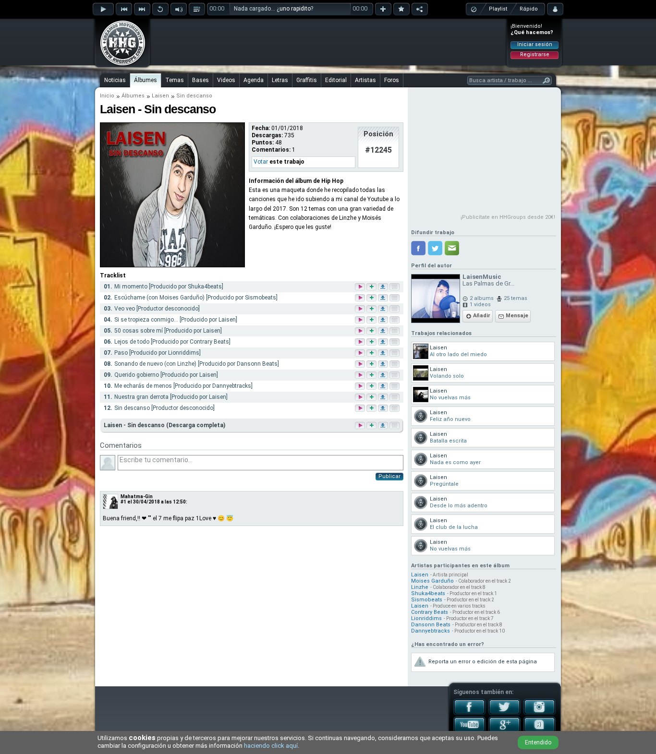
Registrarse (534, 54)
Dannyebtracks (430, 631)
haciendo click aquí (271, 745)
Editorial (336, 80)
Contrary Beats (429, 612)
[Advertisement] (328, 41)
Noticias (115, 80)
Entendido (538, 742)
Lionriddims (426, 618)
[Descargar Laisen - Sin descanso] (382, 425)
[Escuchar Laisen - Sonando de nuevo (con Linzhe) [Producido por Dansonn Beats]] (360, 364)
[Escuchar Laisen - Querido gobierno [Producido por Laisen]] (360, 375)
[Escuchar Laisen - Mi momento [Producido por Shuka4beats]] (360, 287)
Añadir (481, 315)
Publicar (389, 476)
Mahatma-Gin (137, 496)
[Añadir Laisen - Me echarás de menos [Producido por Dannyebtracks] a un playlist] (372, 386)
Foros (391, 80)
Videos (226, 80)
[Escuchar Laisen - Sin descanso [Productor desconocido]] (360, 408)
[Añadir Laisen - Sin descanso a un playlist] (371, 425)
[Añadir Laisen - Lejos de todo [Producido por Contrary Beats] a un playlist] (372, 342)
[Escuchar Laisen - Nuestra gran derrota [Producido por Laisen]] (360, 397)
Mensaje (517, 315)
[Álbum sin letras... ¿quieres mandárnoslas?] (394, 425)
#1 (123, 501)
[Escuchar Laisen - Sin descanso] (359, 425)
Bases (200, 80)
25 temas (515, 298)
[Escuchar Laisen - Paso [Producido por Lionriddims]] (360, 353)
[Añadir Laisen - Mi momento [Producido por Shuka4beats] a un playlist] (372, 287)
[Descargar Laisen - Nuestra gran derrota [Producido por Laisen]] (383, 397)
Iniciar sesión (534, 44)
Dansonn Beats (430, 625)
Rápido (529, 9)
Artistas (365, 80)
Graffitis (306, 80)
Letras (280, 80)
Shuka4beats (428, 593)
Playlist (498, 9)
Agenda (253, 80)
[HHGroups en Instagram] (539, 713)
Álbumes (145, 80)
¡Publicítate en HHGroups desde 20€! (508, 217)
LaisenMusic (481, 276)
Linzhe (419, 587)
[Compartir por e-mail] (452, 248)
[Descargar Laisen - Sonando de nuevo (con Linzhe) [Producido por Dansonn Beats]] (383, 364)
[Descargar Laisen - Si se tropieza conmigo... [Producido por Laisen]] (383, 320)
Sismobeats (426, 600)
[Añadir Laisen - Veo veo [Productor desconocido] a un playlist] (372, 309)
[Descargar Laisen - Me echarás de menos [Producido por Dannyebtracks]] (383, 386)
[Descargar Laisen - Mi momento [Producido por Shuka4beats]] (383, 287)
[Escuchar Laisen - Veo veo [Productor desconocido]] (360, 309)
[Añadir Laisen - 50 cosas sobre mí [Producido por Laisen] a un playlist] (372, 331)
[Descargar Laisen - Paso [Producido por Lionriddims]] (383, 353)
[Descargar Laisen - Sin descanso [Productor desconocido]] (383, 408)
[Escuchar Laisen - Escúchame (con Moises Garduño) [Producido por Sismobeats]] (360, 298)
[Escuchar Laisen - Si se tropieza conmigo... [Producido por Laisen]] (360, 320)
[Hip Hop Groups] (119, 64)
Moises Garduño (432, 581)
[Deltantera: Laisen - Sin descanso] (172, 265)
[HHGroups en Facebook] (469, 713)
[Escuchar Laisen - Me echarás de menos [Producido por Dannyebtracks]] (360, 386)
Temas (174, 80)
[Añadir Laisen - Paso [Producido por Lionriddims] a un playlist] (372, 353)
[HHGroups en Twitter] (504, 713)
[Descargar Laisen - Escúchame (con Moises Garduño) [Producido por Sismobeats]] (383, 298)
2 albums (482, 298)
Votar (261, 161)
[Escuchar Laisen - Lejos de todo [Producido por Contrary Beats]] (360, 342)
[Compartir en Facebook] (418, 248)
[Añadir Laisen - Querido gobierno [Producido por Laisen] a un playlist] (372, 375)
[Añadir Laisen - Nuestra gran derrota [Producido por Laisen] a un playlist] (372, 397)
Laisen (160, 96)
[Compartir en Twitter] (435, 248)
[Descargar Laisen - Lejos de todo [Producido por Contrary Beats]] (383, 342)
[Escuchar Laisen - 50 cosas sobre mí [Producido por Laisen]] (360, 331)
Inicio (107, 96)
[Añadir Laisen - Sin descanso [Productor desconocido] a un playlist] (372, 408)
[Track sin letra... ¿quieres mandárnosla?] (395, 287)
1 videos (480, 304)
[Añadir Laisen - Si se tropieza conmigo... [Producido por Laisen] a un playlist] (372, 320)
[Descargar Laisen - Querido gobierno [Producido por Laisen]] (383, 375)
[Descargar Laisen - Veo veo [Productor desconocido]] (383, 309)
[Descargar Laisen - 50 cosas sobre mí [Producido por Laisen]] (383, 331)
